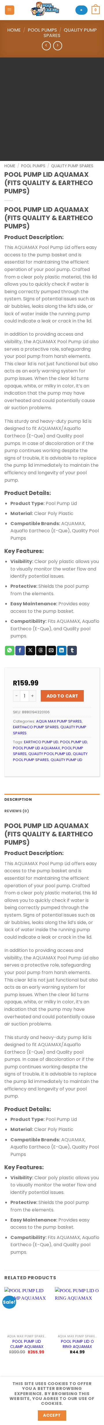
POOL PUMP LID (73, 742)
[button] (9, 10)
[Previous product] (57, 45)
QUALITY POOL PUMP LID (49, 753)
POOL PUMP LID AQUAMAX (36, 748)
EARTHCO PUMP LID (41, 742)
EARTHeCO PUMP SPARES (36, 727)
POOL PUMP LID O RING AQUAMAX (77, 1344)
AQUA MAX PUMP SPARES (59, 721)
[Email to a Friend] (51, 651)
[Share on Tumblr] (72, 651)
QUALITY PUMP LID (66, 759)
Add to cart (62, 696)
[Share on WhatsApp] (9, 651)
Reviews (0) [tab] (16, 810)
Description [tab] (18, 799)
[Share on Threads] (41, 651)
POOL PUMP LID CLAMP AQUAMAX (26, 1344)
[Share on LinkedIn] (61, 651)
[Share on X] (30, 651)
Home (14, 30)
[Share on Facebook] (20, 651)
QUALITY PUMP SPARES (70, 33)
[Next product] (46, 45)
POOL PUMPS (42, 30)
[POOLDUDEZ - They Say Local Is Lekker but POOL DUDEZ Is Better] (45, 10)
